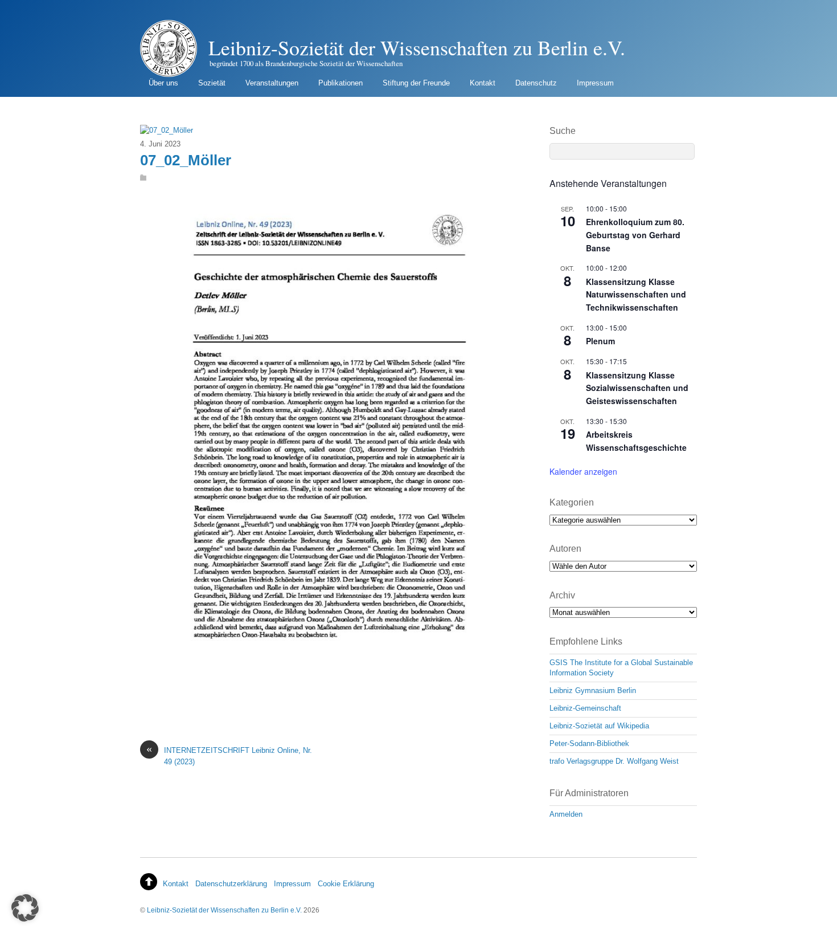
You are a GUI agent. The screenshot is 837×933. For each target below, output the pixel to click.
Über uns (163, 83)
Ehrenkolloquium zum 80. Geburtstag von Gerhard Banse (635, 234)
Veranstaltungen (271, 83)
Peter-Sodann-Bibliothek (589, 743)
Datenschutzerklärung (231, 883)
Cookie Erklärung (346, 883)
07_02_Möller (185, 160)
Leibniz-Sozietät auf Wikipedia (599, 726)
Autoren (565, 548)
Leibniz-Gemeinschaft (585, 708)
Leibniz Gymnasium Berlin (592, 690)
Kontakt (482, 83)
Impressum (595, 83)
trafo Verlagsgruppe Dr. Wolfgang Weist (614, 761)
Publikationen (340, 83)
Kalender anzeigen (583, 471)
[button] (25, 908)
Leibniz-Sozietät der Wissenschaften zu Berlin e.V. (224, 910)
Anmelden (565, 814)
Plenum (600, 341)
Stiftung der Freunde (416, 83)
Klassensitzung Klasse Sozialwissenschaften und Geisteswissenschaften (637, 387)
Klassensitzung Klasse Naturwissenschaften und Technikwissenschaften (636, 294)
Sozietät (211, 83)
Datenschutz (536, 83)
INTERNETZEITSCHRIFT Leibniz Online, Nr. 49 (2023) (229, 755)
